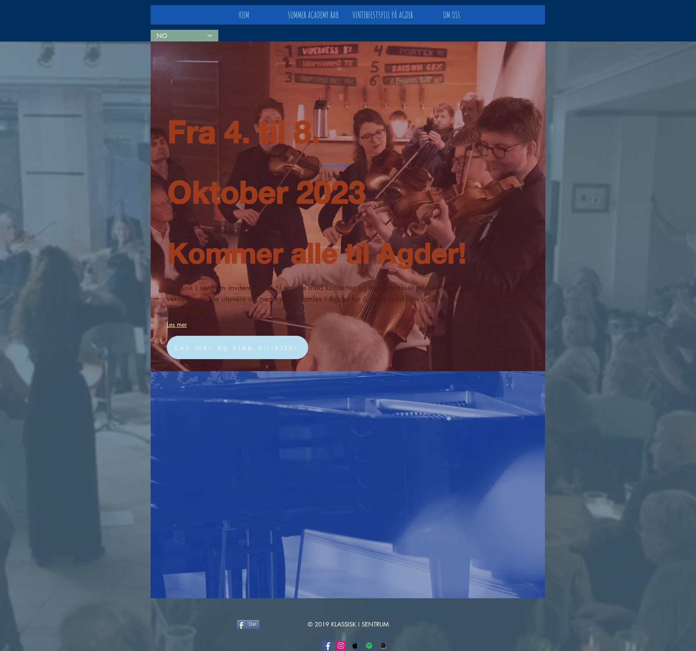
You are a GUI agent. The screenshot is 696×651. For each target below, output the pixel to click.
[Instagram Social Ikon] (341, 645)
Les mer (177, 324)
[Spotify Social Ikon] (369, 645)
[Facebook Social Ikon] (326, 645)
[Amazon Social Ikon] (383, 645)
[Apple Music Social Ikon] (355, 645)
